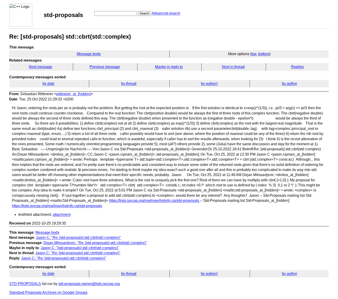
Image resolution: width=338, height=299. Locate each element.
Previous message (105, 67)
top (253, 54)
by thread (128, 83)
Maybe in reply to (169, 67)
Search (144, 13)
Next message (40, 67)
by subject (209, 83)
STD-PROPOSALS (25, 284)
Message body (89, 54)
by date (48, 83)
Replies (297, 67)
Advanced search (166, 13)
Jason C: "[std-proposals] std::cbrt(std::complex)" (80, 248)
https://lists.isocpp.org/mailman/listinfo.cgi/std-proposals (154, 200)
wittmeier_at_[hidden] (73, 94)
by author (289, 83)
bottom (263, 54)
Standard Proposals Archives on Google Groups (48, 292)
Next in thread (233, 67)
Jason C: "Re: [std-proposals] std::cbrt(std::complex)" (78, 237)
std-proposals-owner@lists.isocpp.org (89, 284)
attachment (62, 214)
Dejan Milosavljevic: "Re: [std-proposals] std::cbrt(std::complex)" (95, 243)
